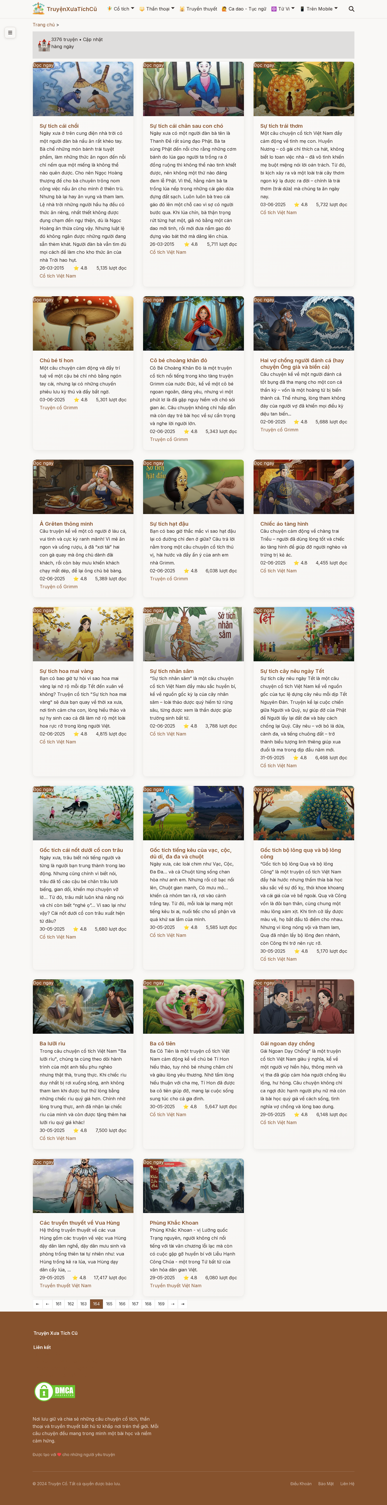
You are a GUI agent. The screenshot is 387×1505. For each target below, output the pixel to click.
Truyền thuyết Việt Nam (65, 1285)
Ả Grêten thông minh (66, 524)
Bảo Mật (326, 1483)
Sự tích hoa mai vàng (66, 671)
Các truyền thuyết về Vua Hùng (80, 1223)
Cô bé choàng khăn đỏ (178, 360)
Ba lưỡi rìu (52, 1043)
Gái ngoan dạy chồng (287, 1043)
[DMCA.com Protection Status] (54, 1400)
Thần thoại (154, 9)
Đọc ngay (43, 65)
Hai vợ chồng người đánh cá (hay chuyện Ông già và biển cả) (302, 363)
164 (96, 1303)
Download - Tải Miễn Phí (60, 1375)
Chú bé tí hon (56, 360)
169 (161, 1303)
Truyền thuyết (198, 9)
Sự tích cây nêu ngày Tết (292, 671)
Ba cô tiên (162, 1043)
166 (122, 1303)
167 (135, 1303)
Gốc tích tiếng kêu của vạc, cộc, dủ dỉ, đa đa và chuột (191, 853)
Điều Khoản (301, 1483)
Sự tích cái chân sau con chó (186, 126)
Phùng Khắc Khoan (174, 1223)
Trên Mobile (316, 9)
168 (148, 1303)
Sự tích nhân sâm (172, 671)
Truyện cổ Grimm (59, 407)
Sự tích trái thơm (281, 126)
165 (109, 1303)
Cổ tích (118, 9)
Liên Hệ (347, 1483)
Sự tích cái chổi (59, 126)
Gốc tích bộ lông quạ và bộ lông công (300, 853)
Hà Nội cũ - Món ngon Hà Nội (66, 1361)
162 (71, 1303)
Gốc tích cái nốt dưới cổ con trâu (81, 850)
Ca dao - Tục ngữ (244, 9)
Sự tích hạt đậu (169, 524)
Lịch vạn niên (47, 1354)
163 (83, 1303)
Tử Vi (280, 9)
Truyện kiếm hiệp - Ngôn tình (65, 1368)
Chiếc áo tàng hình (284, 524)
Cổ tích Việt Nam (58, 276)
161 (58, 1303)
